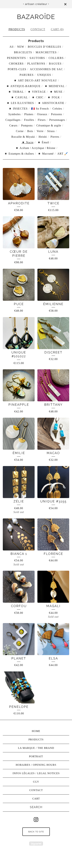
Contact (38, 29)
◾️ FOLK (53, 97)
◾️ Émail (43, 142)
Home (36, 731)
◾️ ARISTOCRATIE (51, 102)
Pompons (27, 125)
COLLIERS (56, 57)
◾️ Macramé (46, 153)
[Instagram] (36, 819)
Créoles (57, 108)
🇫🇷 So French (40, 108)
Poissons (56, 114)
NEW (20, 46)
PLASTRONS (36, 63)
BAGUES (55, 63)
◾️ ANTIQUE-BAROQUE (23, 86)
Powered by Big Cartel (36, 844)
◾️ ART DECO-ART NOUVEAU (35, 80)
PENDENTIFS (16, 57)
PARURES (27, 74)
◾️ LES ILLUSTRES (20, 102)
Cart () (57, 29)
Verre (40, 131)
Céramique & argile (48, 125)
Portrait (36, 756)
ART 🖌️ (62, 153)
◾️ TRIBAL (16, 91)
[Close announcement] (65, 4)
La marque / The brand (36, 748)
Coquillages (12, 119)
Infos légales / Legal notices (36, 773)
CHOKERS (16, 63)
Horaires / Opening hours (36, 764)
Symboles (14, 114)
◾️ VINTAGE (36, 91)
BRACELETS (23, 52)
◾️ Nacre (27, 142)
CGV (36, 781)
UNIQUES (44, 74)
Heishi (43, 136)
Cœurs (13, 125)
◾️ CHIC (37, 97)
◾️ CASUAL (19, 97)
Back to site (36, 831)
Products (17, 29)
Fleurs (42, 119)
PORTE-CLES (17, 69)
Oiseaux (42, 114)
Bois (30, 131)
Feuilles (29, 119)
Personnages (57, 119)
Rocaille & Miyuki (23, 136)
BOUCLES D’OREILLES (44, 46)
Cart (36, 798)
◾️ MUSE (56, 91)
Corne (20, 131)
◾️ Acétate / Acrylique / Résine (35, 147)
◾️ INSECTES (18, 108)
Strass (51, 131)
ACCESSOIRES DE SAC (46, 69)
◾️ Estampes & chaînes (19, 153)
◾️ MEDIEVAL (54, 86)
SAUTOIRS (37, 57)
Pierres (55, 136)
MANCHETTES (46, 52)
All (11, 46)
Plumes (28, 114)
